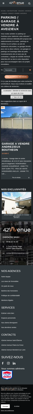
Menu (3, 3)
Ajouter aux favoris (30, 177)
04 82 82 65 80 (12, 242)
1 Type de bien (17, 97)
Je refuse (16, 406)
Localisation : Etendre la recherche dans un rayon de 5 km (17, 92)
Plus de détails (16, 177)
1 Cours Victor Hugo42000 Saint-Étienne (14, 247)
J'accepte (5, 406)
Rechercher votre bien (29, 4)
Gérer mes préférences (7, 410)
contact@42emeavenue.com (17, 253)
